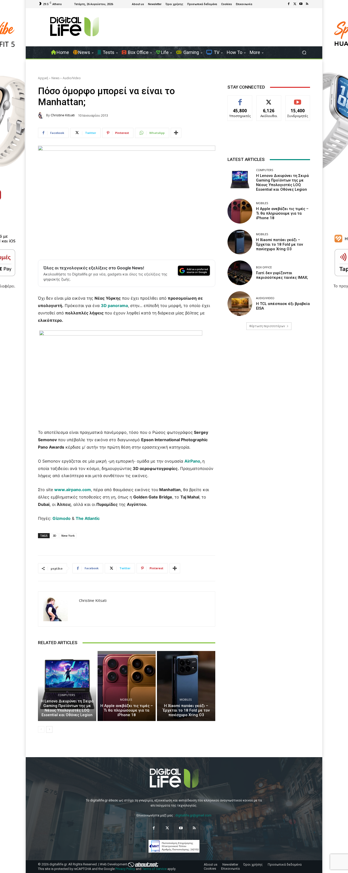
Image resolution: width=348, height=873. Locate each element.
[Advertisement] (268, 374)
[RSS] (307, 4)
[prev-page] (41, 729)
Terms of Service (154, 869)
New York (68, 535)
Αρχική (43, 78)
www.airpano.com (72, 489)
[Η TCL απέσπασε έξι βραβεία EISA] (239, 303)
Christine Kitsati (63, 115)
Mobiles (126, 699)
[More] (176, 133)
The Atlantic (88, 518)
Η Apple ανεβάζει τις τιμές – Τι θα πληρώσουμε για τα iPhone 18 (126, 710)
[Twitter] (295, 4)
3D (54, 535)
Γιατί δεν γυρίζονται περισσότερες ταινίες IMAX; (282, 275)
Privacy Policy (125, 869)
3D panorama (114, 305)
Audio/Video (72, 78)
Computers (66, 695)
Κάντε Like (240, 99)
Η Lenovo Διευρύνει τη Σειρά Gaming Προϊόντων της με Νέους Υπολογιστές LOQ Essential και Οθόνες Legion (67, 708)
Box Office (264, 267)
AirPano (192, 461)
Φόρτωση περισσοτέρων (267, 326)
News (55, 78)
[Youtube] (301, 4)
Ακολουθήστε (269, 99)
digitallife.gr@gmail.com (193, 815)
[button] (304, 53)
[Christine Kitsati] (42, 115)
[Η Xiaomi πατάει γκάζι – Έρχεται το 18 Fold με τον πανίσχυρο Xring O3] (186, 686)
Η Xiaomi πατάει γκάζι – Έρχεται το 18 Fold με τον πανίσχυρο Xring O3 (186, 710)
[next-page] (49, 729)
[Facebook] (289, 4)
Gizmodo (61, 518)
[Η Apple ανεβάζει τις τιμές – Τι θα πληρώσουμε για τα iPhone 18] (127, 686)
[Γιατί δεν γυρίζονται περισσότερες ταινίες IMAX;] (239, 272)
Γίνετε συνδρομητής (298, 101)
